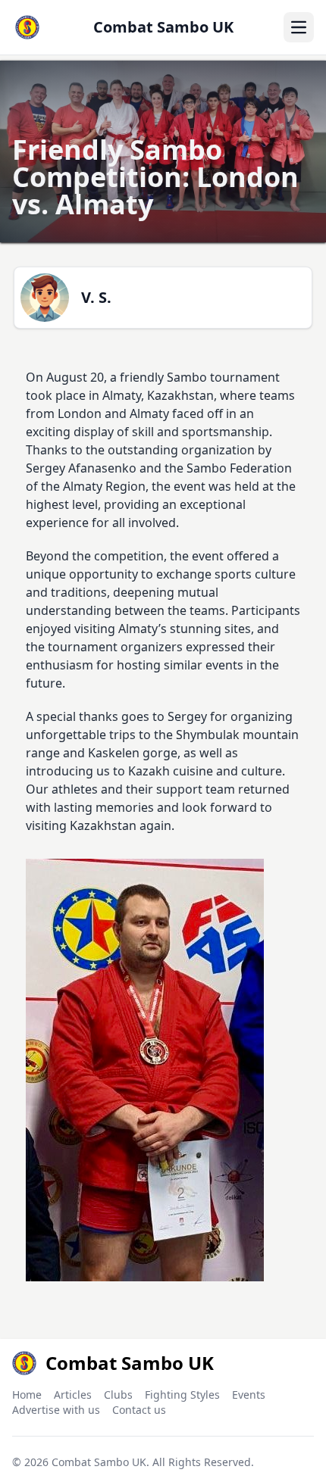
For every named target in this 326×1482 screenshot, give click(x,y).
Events (248, 1394)
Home (27, 1394)
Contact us (139, 1409)
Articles (73, 1394)
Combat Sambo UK (99, 1462)
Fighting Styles (182, 1394)
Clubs (118, 1394)
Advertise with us (56, 1409)
